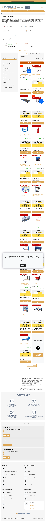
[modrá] (5, 85)
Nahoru (32, 372)
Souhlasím (22, 265)
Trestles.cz (20, 515)
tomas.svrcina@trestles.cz (33, 506)
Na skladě (7, 63)
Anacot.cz (27, 515)
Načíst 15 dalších (31, 365)
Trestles (6, 79)
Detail (25, 93)
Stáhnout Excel (6, 435)
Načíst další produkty (37, 355)
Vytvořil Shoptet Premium (39, 518)
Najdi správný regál (7, 444)
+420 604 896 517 (32, 505)
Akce (5, 65)
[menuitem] (3, 11)
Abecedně (22, 56)
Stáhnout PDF (6, 457)
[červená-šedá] (12, 85)
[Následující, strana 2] (31, 369)
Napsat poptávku (32, 508)
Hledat (27, 7)
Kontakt (42, 2)
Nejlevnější (31, 53)
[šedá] (9, 85)
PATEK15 (39, 83)
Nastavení (22, 260)
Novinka (6, 68)
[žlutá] (11, 85)
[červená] (7, 85)
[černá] (3, 85)
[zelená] (36, 286)
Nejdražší (37, 53)
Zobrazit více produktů (22, 50)
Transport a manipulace (6, 13)
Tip (5, 70)
